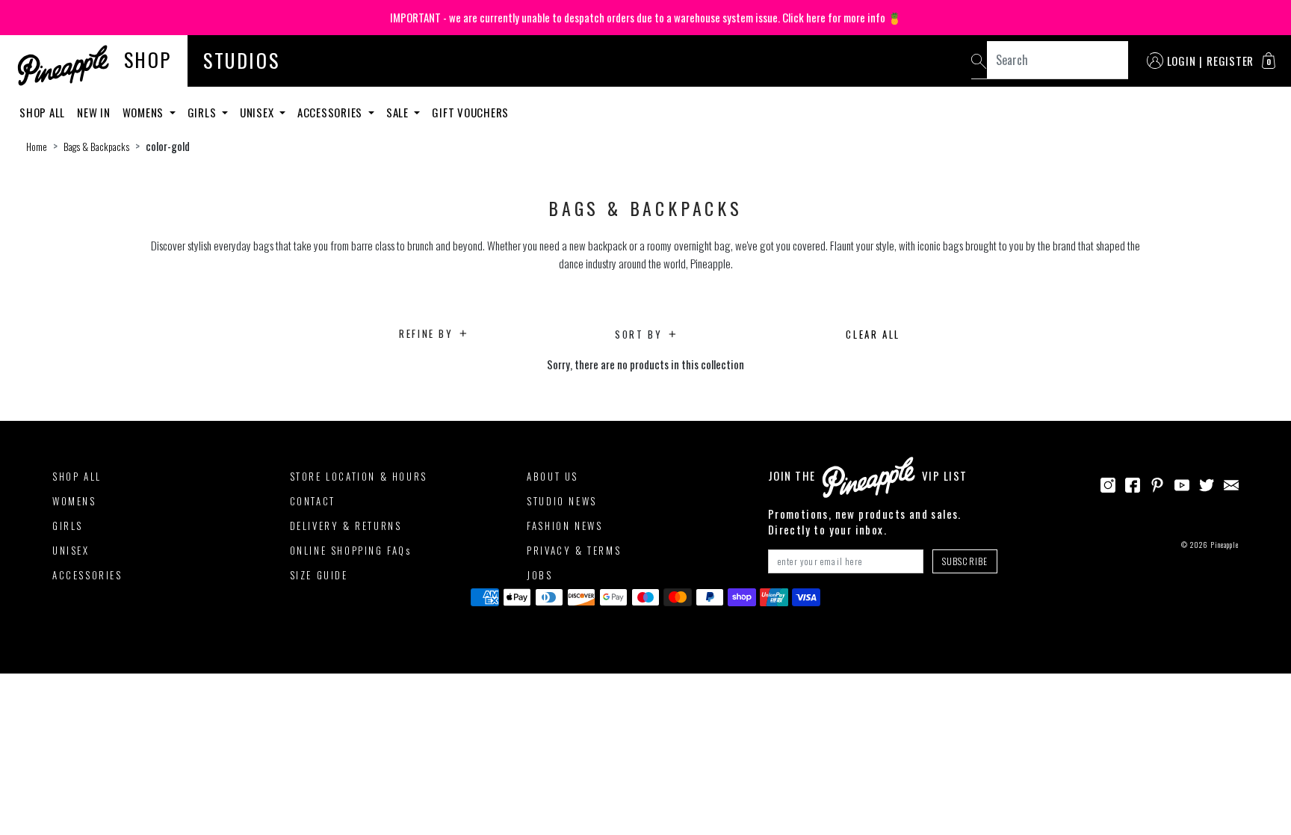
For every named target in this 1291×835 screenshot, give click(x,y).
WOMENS (74, 500)
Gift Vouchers (470, 112)
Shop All (42, 112)
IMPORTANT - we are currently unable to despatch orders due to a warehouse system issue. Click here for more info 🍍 (646, 17)
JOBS (539, 574)
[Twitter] (1206, 483)
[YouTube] (1181, 483)
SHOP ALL (77, 476)
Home (36, 146)
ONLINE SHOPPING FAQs (351, 550)
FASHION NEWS (564, 525)
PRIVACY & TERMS (574, 550)
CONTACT (312, 500)
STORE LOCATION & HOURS (358, 476)
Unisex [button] (258, 112)
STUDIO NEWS (562, 500)
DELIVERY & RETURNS (346, 525)
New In (94, 112)
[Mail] (1231, 483)
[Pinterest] (1157, 483)
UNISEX (71, 550)
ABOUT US (552, 476)
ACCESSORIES (87, 574)
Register (1230, 60)
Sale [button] (399, 112)
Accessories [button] (331, 112)
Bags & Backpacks (96, 146)
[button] (1268, 60)
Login (1181, 60)
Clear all (873, 334)
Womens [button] (145, 112)
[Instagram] (1107, 483)
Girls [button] (204, 112)
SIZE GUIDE (319, 574)
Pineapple (1224, 544)
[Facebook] (1132, 483)
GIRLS (67, 525)
